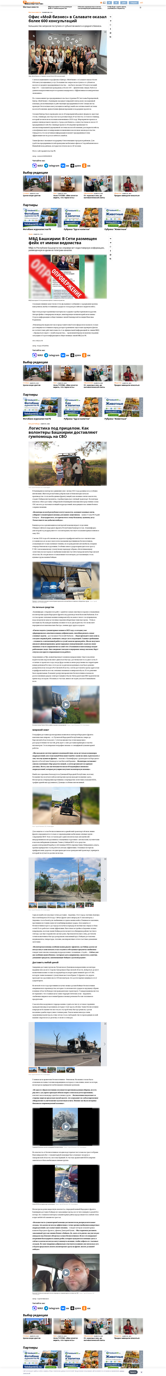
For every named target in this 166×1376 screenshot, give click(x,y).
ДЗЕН (124, 3)
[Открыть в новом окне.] (37, 165)
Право (31, 234)
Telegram (134, 3)
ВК (109, 3)
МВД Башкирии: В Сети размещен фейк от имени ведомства (60, 7)
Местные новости (31, 7)
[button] (104, 879)
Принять (133, 1372)
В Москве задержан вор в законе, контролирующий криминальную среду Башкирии (89, 7)
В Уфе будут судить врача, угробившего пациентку (117, 7)
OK (116, 3)
